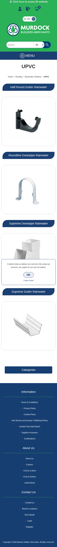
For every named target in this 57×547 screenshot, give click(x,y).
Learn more (29, 280)
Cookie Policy (30, 414)
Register (19, 8)
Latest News (29, 483)
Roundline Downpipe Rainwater (28, 155)
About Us (30, 458)
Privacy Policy (30, 408)
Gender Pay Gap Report (29, 426)
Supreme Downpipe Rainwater (28, 223)
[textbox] (25, 45)
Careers (29, 465)
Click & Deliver (29, 477)
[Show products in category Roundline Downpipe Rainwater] (28, 189)
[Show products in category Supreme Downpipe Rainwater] (28, 257)
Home (10, 77)
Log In (28, 8)
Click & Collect (29, 471)
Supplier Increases (30, 433)
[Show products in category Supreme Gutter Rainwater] (28, 326)
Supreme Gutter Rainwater (28, 291)
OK (28, 275)
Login (29, 521)
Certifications (29, 439)
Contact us (29, 503)
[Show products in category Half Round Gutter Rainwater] (28, 121)
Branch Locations (29, 509)
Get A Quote (30, 515)
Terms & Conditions (29, 402)
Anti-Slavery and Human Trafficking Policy (30, 420)
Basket (37, 8)
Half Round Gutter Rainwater (28, 87)
